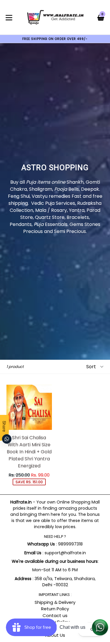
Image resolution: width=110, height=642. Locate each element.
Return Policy (55, 609)
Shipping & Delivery (55, 602)
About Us (55, 635)
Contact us (55, 615)
